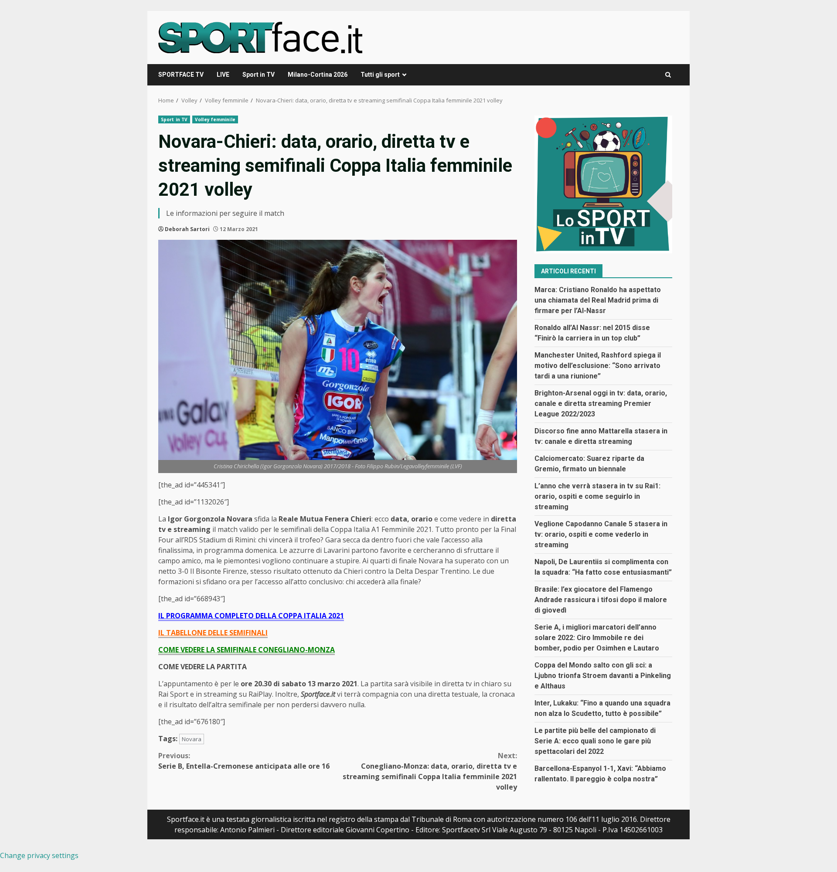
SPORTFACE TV (181, 74)
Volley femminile (215, 119)
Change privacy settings (39, 855)
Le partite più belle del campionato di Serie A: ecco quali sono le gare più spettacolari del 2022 (595, 741)
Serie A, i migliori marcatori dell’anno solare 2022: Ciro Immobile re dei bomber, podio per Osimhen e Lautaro (596, 637)
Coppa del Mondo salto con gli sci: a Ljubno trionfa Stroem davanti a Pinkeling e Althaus (602, 675)
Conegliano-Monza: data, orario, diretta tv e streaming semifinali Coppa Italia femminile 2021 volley (430, 771)
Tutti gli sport (380, 74)
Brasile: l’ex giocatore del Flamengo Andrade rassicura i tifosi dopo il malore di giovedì (600, 599)
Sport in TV (258, 74)
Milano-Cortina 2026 (317, 74)
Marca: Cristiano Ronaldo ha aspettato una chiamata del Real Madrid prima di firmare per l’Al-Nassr (597, 300)
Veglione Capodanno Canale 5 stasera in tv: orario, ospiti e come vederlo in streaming (600, 534)
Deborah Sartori (187, 229)
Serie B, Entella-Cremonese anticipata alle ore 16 (244, 761)
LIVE (223, 74)
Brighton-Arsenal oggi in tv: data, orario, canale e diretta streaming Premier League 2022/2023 (600, 403)
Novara (191, 739)
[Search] (668, 74)
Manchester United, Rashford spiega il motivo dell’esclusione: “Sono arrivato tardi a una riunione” (597, 365)
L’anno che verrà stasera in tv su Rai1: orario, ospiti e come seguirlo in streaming (597, 496)
